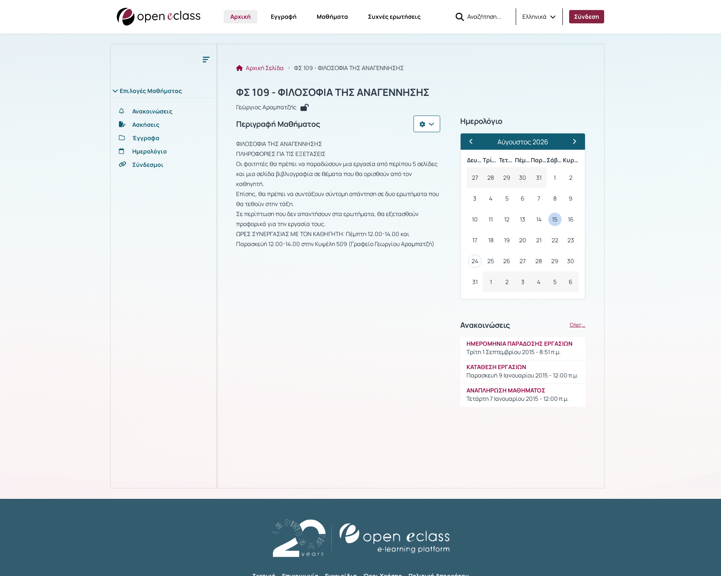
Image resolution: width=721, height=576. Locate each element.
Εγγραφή (284, 16)
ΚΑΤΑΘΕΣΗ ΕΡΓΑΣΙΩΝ (496, 367)
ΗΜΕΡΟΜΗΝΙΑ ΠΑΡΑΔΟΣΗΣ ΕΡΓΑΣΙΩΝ (519, 343)
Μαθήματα (332, 16)
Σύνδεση (586, 16)
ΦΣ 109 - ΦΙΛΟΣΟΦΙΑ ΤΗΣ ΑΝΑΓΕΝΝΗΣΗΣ (332, 92)
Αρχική (240, 16)
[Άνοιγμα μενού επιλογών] (426, 124)
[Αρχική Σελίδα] (158, 16)
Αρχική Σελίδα (264, 68)
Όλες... (577, 325)
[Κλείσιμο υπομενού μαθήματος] (206, 59)
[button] (539, 17)
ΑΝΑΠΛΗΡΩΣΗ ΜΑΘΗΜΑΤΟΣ (505, 390)
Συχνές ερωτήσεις (394, 16)
